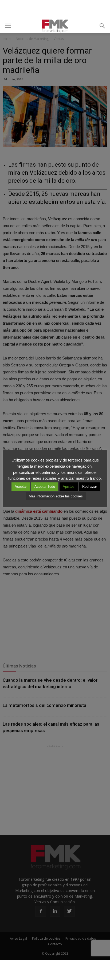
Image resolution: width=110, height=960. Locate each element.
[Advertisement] (55, 9)
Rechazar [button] (89, 487)
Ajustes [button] (68, 487)
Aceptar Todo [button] (44, 487)
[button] (102, 26)
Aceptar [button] (21, 487)
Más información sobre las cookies (56, 496)
